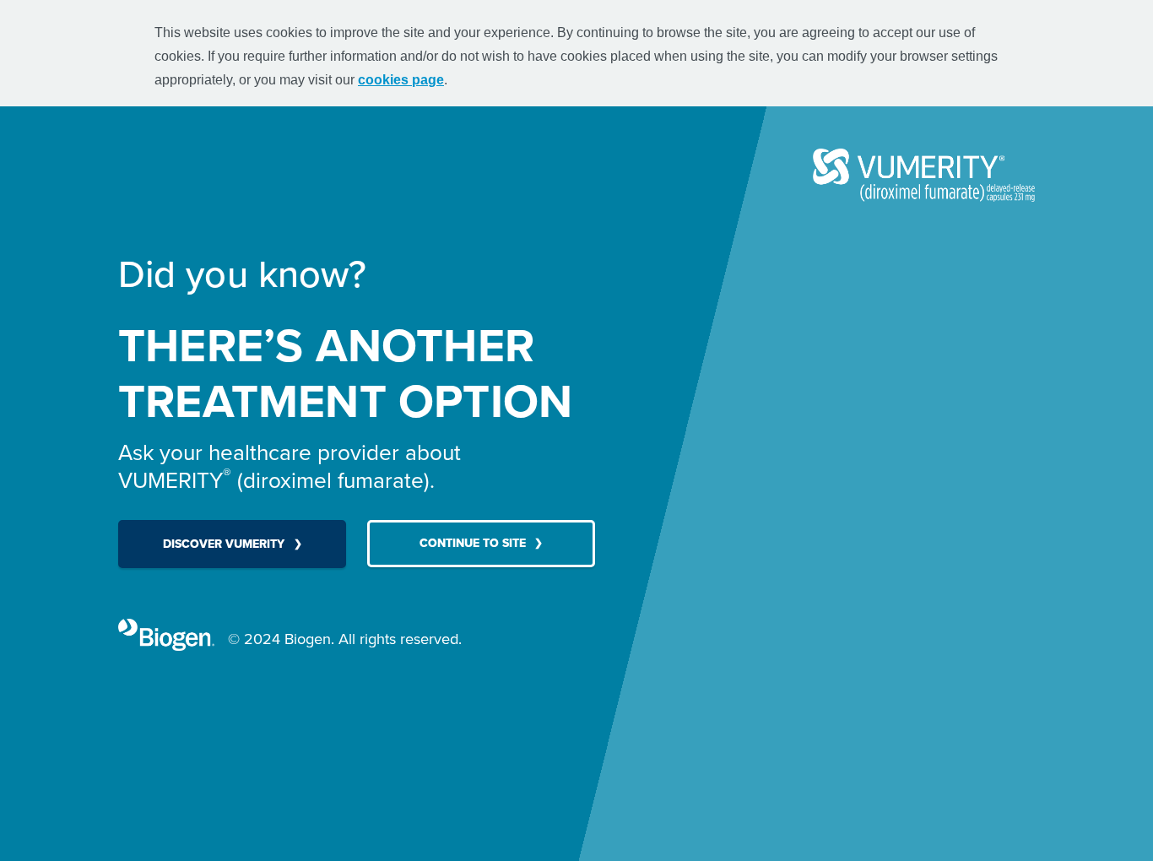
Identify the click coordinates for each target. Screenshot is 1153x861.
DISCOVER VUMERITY (223, 544)
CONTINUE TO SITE (473, 543)
